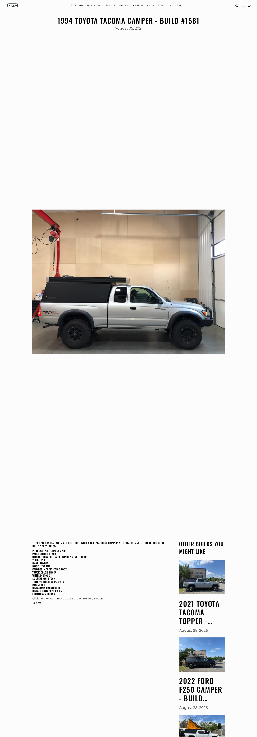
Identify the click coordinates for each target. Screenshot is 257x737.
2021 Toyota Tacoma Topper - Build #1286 (199, 612)
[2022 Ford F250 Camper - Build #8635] (202, 654)
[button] (77, 5)
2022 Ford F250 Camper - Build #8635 (200, 689)
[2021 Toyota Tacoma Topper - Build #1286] (202, 577)
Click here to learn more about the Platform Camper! (67, 598)
